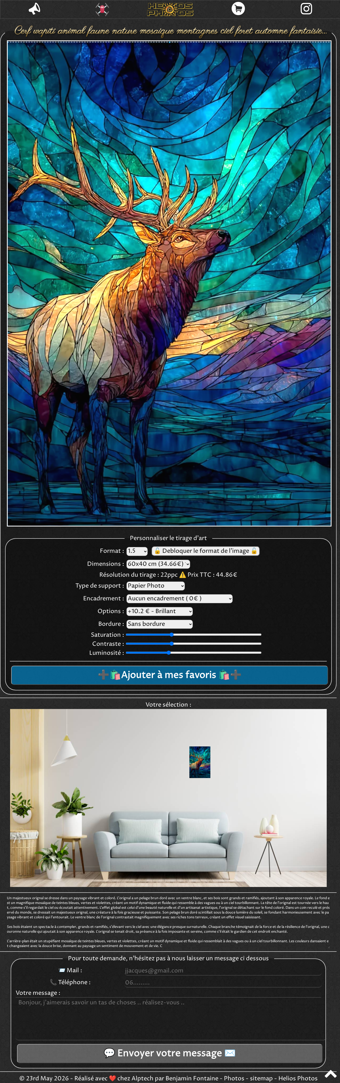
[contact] (34, 9)
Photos (234, 1079)
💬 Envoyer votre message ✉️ (170, 1053)
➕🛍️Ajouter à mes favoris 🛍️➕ (170, 675)
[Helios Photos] (170, 9)
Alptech (142, 1079)
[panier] (238, 9)
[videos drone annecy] (102, 9)
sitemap (261, 1079)
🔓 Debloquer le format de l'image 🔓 (206, 551)
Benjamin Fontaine (191, 1079)
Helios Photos (298, 1079)
